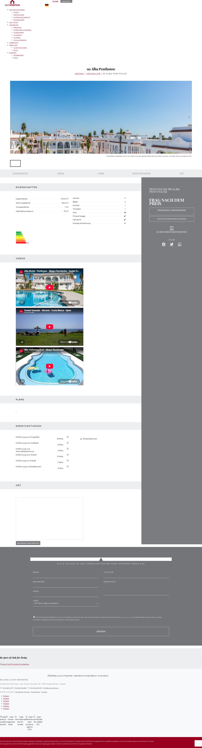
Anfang (79, 74)
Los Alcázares (19, 40)
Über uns (13, 45)
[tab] (81, 152)
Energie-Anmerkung (81, 223)
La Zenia (16, 37)
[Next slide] (189, 117)
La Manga (17, 35)
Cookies (44, 692)
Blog (15, 50)
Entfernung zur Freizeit (26, 461)
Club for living (20, 47)
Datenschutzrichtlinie (127, 617)
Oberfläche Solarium (24, 211)
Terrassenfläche (22, 207)
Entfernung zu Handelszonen (28, 467)
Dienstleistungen (141, 173)
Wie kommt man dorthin (28, 543)
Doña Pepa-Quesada (22, 30)
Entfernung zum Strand (26, 455)
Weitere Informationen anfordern (171, 219)
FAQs (15, 58)
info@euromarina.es (51, 688)
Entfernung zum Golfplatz (27, 443)
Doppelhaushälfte (21, 17)
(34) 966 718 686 (20, 688)
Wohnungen (18, 20)
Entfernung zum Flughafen (28, 437)
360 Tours (13, 22)
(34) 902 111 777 (8, 688)
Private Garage (79, 216)
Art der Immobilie (17, 10)
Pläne (101, 173)
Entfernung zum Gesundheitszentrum (25, 450)
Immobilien (93, 74)
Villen (16, 12)
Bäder (75, 202)
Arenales (17, 27)
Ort (182, 173)
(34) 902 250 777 (36, 688)
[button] (15, 163)
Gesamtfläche (21, 199)
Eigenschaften (20, 173)
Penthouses (18, 15)
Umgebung (14, 25)
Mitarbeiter (18, 55)
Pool (75, 213)
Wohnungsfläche (23, 203)
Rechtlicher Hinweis (22, 692)
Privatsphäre (35, 692)
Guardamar (18, 32)
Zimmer (76, 198)
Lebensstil (14, 42)
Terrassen (77, 209)
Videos (60, 173)
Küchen (76, 205)
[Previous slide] (12, 117)
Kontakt (13, 53)
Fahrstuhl (77, 220)
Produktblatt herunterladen (171, 210)
